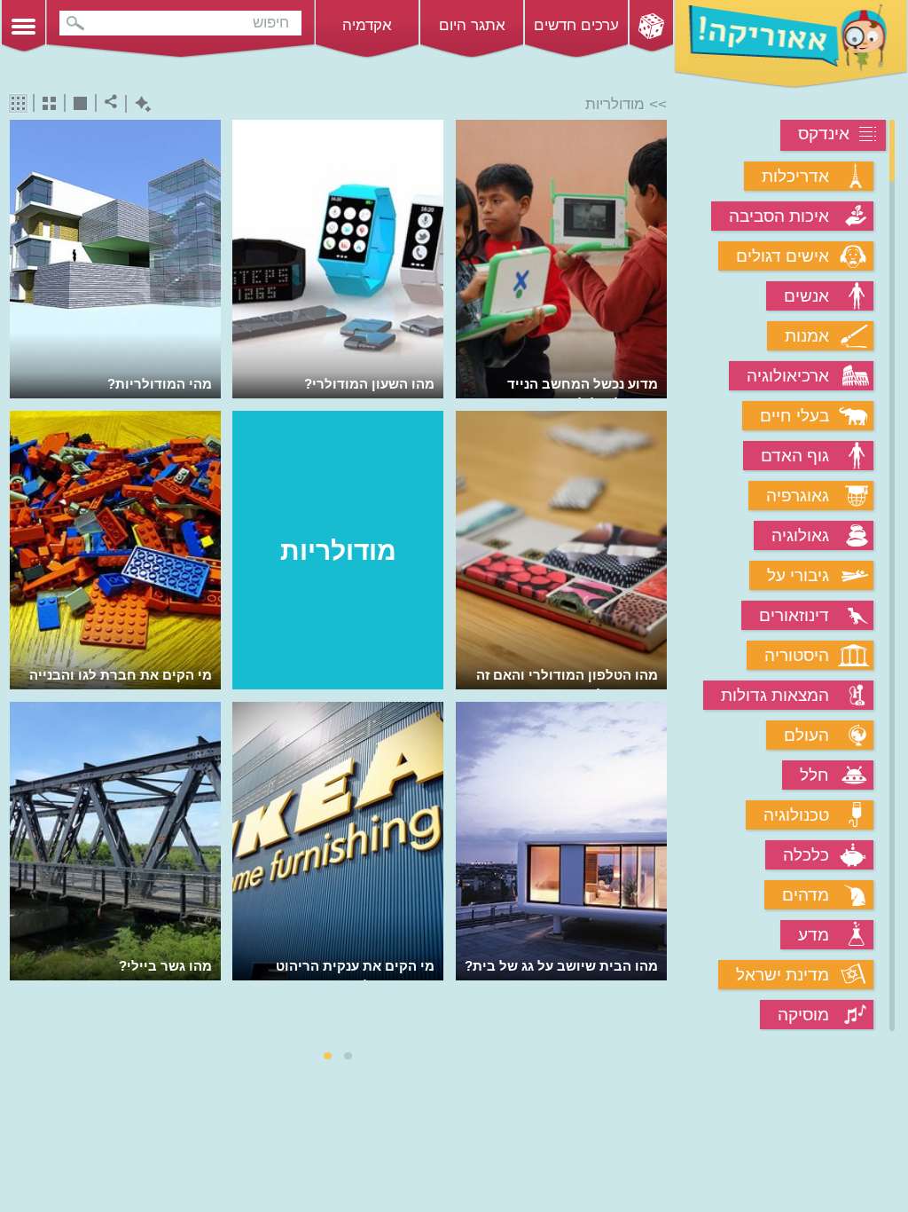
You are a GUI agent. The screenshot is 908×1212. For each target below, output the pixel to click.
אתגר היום (472, 25)
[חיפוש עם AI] (139, 104)
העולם (806, 735)
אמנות (807, 336)
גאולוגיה (800, 535)
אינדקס (823, 133)
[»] (655, 577)
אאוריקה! (791, 44)
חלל (814, 775)
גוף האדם (795, 455)
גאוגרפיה (797, 495)
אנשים (806, 296)
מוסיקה (803, 1014)
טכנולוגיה (796, 815)
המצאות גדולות (775, 695)
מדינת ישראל (782, 974)
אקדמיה (367, 25)
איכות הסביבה (779, 216)
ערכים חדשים (576, 25)
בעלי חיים (794, 415)
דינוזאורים (794, 615)
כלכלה (806, 855)
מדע (813, 934)
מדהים (805, 894)
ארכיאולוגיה (788, 375)
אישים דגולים (782, 256)
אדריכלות (795, 176)
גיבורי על (798, 575)
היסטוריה (796, 655)
